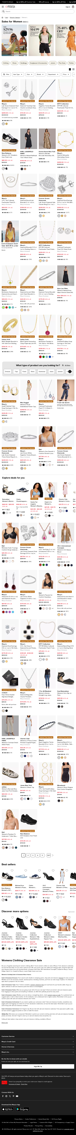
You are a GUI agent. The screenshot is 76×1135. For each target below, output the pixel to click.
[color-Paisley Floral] (63, 511)
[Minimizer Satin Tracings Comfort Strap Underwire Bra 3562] (10, 533)
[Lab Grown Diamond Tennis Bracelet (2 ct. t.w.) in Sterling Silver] (65, 436)
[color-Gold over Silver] (22, 663)
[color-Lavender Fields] (63, 946)
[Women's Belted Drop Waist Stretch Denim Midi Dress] (65, 275)
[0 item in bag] (73, 6)
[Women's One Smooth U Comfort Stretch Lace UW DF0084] (47, 436)
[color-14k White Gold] (3, 124)
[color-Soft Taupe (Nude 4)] (43, 608)
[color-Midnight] (22, 169)
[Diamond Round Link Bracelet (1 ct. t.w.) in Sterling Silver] (28, 184)
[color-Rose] (6, 561)
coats (13, 1010)
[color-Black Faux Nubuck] (59, 706)
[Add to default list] (27, 484)
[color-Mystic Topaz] (6, 612)
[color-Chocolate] (49, 948)
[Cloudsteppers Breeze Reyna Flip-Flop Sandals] (22, 489)
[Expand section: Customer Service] (38, 1036)
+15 (10, 513)
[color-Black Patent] (3, 948)
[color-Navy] (30, 897)
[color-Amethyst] (10, 612)
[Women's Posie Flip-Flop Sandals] (21, 876)
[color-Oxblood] (23, 948)
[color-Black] (43, 465)
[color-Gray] (43, 659)
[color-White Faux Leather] (7, 513)
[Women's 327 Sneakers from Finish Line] (10, 139)
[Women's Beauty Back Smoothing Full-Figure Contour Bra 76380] (36, 489)
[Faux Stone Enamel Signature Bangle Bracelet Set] (10, 678)
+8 (15, 307)
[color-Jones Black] (28, 799)
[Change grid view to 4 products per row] (70, 69)
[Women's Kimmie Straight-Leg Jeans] (47, 678)
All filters (67, 365)
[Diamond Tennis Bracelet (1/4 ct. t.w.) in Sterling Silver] (47, 275)
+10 (52, 515)
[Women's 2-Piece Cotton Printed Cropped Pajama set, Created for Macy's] (62, 876)
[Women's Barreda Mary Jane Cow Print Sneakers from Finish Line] (10, 772)
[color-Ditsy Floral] (60, 511)
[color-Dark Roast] (65, 565)
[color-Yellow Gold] (62, 216)
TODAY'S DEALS (7, 2)
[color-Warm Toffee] (59, 565)
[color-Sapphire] (50, 357)
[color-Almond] (3, 847)
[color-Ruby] (6, 307)
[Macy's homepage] (3, 18)
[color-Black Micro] (44, 901)
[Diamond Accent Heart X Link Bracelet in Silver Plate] (65, 580)
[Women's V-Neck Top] (28, 772)
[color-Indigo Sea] (71, 565)
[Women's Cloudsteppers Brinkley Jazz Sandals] (35, 876)
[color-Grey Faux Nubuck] (62, 706)
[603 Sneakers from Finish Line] (28, 819)
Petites (71, 63)
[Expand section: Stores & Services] (38, 1046)
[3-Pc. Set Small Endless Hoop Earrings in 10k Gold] (47, 772)
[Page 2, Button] (53, 855)
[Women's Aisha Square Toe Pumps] (50, 923)
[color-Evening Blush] (40, 465)
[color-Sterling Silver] (40, 216)
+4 (52, 608)
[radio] (3, 123)
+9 (38, 517)
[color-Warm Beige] (62, 801)
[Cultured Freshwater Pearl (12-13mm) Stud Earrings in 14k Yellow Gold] (65, 231)
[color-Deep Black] (49, 515)
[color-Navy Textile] (18, 515)
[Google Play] (22, 1109)
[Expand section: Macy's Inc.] (38, 1052)
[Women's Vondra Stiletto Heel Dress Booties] (22, 923)
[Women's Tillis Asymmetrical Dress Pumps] (36, 923)
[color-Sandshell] (50, 465)
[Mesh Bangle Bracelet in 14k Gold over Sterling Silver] (10, 325)
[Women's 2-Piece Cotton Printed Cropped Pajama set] (28, 725)
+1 (12, 948)
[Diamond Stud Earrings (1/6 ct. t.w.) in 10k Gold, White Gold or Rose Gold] (10, 629)
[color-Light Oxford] (25, 799)
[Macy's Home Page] (10, 6)
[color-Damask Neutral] (35, 517)
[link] (10, 114)
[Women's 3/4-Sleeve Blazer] (65, 533)
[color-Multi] (47, 659)
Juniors (53, 63)
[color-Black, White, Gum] (3, 168)
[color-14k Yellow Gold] (6, 124)
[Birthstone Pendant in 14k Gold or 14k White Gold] (47, 325)
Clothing (5, 63)
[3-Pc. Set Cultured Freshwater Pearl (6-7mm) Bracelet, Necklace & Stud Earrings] (10, 184)
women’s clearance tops (37, 984)
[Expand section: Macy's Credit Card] (38, 1041)
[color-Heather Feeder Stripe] (31, 756)
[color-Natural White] (31, 799)
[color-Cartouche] (25, 169)
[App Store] (7, 1109)
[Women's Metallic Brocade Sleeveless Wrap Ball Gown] (47, 139)
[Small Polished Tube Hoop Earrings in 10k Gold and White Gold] (10, 390)
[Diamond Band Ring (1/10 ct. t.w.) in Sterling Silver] (65, 629)
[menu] (3, 7)
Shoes (14, 63)
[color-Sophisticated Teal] (16, 847)
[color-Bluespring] (32, 517)
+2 (52, 465)
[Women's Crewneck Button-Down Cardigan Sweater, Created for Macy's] (51, 489)
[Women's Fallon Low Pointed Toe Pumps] (8, 923)
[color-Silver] (25, 310)
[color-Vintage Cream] (62, 565)
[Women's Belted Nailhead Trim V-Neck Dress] (28, 139)
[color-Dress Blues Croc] (20, 897)
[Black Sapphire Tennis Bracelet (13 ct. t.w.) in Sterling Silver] (47, 725)
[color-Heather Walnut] (46, 515)
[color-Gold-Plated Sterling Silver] (43, 216)
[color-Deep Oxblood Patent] (47, 901)
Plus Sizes (62, 63)
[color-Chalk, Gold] (3, 711)
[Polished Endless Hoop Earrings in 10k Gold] (65, 325)
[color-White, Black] (6, 168)
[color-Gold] (40, 260)
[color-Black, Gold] (6, 711)
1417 (48, 855)
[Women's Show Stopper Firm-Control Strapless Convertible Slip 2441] (65, 772)
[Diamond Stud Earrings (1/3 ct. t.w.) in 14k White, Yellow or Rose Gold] (65, 184)
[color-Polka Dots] (67, 511)
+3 (22, 897)
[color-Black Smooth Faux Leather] (4, 513)
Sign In (68, 6)
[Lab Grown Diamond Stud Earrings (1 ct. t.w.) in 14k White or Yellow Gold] (10, 89)
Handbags (23, 63)
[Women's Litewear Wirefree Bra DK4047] (64, 923)
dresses (61, 978)
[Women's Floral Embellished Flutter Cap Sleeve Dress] (28, 390)
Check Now (24, 1084)
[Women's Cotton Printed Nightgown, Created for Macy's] (65, 489)
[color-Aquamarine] (13, 307)
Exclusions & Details (14, 1084)
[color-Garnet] (3, 612)
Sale (6, 17)
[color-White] (47, 465)
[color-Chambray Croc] (17, 897)
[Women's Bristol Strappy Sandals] (8, 489)
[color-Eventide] (59, 946)
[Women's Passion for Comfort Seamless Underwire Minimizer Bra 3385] (47, 580)
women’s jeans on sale (54, 995)
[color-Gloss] (13, 847)
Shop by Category (15, 17)
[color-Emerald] (10, 307)
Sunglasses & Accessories (38, 63)
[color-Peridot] (3, 307)
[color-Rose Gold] (65, 216)
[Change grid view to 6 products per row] (73, 69)
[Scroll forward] (69, 371)
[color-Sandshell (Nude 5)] (50, 608)
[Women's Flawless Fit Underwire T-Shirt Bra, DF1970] (10, 819)
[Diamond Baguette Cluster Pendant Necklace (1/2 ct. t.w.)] (28, 678)
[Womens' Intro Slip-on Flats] (65, 678)
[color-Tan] (52, 948)
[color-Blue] (34, 950)
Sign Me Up (38, 1066)
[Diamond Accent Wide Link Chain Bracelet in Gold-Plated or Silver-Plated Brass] (28, 275)
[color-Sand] (21, 515)
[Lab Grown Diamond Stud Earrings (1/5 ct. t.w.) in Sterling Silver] (28, 533)
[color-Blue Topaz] (13, 612)
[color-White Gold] (59, 216)
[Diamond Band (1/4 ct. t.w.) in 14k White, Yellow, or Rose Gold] (65, 725)
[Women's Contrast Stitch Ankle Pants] (10, 725)
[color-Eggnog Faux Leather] (74, 511)
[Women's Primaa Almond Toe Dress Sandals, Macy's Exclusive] (49, 876)
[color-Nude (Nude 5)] (13, 561)
